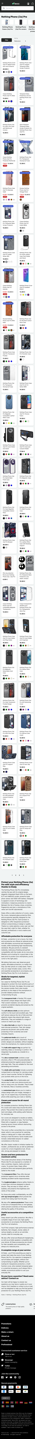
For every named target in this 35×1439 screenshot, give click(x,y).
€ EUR (4, 1398)
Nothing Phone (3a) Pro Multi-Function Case (25, 509)
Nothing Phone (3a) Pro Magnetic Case (25, 477)
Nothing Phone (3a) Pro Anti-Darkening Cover (25, 702)
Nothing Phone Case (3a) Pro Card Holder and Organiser (26, 638)
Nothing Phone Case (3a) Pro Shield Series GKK (9, 254)
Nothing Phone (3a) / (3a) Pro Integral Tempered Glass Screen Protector (26, 65)
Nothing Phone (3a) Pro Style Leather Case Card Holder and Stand (25, 255)
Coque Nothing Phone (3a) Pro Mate (9, 94)
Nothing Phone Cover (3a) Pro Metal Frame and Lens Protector (9, 64)
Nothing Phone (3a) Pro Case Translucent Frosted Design (9, 702)
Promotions (6, 1324)
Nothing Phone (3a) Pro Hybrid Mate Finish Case (8, 477)
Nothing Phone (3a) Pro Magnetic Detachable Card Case (8, 670)
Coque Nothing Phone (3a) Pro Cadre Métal (24, 223)
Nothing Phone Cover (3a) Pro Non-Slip (26, 763)
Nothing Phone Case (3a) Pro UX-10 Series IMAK (26, 385)
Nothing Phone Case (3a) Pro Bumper (9, 541)
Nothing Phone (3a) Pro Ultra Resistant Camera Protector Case (8, 796)
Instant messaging (11, 1362)
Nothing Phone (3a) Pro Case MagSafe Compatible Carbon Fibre (8, 509)
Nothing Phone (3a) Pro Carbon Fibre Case (25, 669)
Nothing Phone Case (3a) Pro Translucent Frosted (9, 353)
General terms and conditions (19, 1432)
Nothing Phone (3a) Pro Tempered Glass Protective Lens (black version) (26, 575)
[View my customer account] (28, 3)
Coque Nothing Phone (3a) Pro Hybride (7, 287)
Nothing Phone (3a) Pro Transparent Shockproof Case (25, 158)
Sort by (16, 38)
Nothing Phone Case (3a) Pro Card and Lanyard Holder (26, 446)
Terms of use (5, 1432)
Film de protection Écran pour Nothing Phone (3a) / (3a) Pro (9, 574)
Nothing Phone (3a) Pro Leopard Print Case (25, 795)
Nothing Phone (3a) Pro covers (20, 28)
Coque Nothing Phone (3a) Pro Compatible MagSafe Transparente (9, 606)
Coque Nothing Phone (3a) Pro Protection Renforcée (9, 158)
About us (5, 1336)
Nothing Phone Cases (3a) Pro (7, 28)
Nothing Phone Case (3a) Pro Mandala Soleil (9, 190)
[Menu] (6, 3)
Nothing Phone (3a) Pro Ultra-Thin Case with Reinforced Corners (8, 127)
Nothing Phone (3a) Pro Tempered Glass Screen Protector (9, 223)
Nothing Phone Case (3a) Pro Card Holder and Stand (9, 446)
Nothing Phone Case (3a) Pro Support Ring (9, 764)
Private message (10, 1368)
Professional (6, 1344)
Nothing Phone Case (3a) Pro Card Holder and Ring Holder (9, 638)
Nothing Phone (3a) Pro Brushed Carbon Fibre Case (26, 320)
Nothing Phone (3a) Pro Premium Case (8, 858)
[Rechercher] (3, 8)
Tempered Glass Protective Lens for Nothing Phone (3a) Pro (25, 96)
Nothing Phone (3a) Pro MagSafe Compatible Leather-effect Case (9, 414)
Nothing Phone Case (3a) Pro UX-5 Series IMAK (9, 828)
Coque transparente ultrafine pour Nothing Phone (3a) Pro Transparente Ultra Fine (25, 607)
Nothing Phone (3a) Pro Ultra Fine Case (8, 732)
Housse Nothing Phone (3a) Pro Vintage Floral (24, 190)
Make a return (7, 1332)
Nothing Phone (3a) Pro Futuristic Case (25, 353)
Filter (6, 40)
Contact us (6, 1340)
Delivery (5, 1328)
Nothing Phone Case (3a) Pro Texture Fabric (26, 413)
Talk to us (8, 1356)
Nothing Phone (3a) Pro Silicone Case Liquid (25, 733)
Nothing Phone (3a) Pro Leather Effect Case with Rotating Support (25, 542)
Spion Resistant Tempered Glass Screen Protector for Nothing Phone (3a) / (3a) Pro (26, 128)
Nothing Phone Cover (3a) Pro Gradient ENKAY (26, 287)
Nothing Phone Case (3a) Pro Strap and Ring (26, 828)
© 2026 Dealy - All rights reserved (11, 1434)
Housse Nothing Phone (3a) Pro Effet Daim (9, 320)
